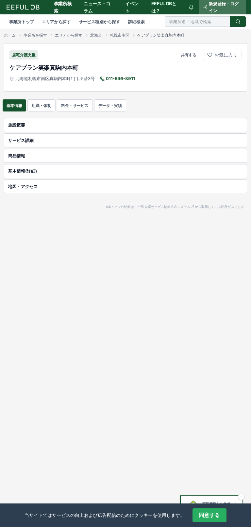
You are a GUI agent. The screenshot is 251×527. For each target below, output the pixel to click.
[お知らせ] (191, 7)
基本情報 (14, 105)
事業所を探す (35, 35)
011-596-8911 (120, 78)
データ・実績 (110, 105)
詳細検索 (136, 21)
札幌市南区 (119, 35)
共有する (188, 54)
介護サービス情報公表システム (167, 207)
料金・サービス (75, 105)
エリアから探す (56, 21)
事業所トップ (21, 21)
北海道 (96, 35)
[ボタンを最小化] (241, 497)
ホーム (10, 35)
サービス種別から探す (99, 21)
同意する (209, 515)
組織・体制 (41, 105)
